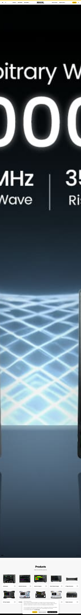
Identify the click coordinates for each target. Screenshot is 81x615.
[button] (77, 555)
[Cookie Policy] (37, 609)
